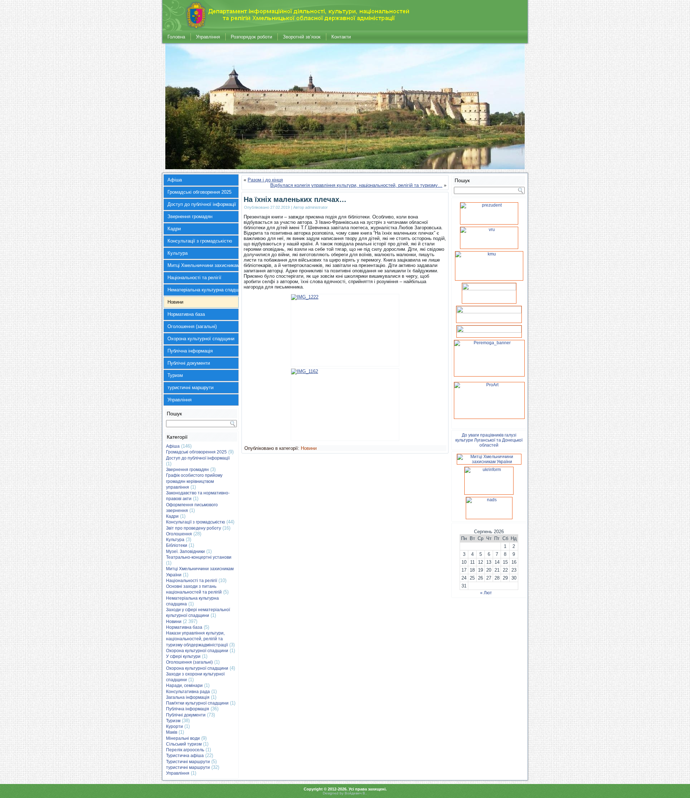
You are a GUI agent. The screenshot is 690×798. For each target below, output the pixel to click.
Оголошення (179, 533)
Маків (171, 732)
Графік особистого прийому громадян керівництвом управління (194, 481)
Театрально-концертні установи (198, 557)
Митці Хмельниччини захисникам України (203, 265)
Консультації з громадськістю (199, 241)
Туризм (175, 375)
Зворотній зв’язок (302, 37)
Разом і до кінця (265, 180)
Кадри (174, 228)
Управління (208, 37)
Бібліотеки (176, 545)
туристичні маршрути (190, 387)
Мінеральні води (183, 738)
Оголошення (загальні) (192, 326)
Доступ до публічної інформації (201, 204)
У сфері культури (183, 656)
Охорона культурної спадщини (200, 338)
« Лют (486, 592)
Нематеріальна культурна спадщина (203, 289)
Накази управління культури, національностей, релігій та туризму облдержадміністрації (197, 639)
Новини (175, 302)
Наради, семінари (184, 685)
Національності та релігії (194, 277)
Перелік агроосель (185, 749)
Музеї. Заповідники (185, 551)
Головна (176, 37)
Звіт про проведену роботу (193, 528)
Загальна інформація (188, 697)
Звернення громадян (189, 216)
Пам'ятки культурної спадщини (197, 703)
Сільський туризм (184, 744)
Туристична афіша (185, 755)
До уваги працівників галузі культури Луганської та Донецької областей (489, 440)
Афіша (174, 180)
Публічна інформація (190, 351)
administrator (316, 207)
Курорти (174, 726)
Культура (177, 253)
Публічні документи (188, 363)
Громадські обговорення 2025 (199, 192)
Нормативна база (186, 314)
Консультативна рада (188, 691)
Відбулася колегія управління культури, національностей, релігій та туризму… (356, 185)
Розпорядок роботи (251, 37)
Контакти (341, 37)
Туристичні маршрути (188, 761)
